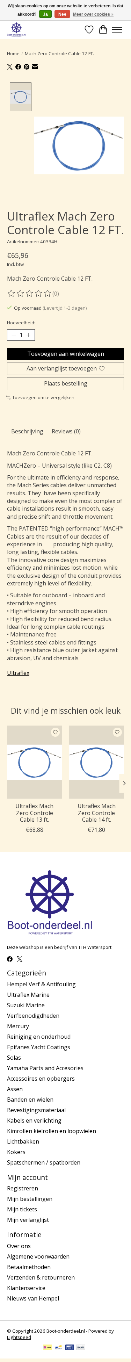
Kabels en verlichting (34, 1120)
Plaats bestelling (65, 383)
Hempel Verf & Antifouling (41, 984)
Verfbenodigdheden (33, 1015)
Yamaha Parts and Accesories (45, 1068)
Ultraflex (18, 673)
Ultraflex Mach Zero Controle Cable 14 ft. (97, 812)
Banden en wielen (30, 1099)
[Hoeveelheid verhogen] (28, 335)
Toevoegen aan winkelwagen (65, 354)
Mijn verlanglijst (28, 1220)
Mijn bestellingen (29, 1199)
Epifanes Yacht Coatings (38, 1047)
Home (13, 53)
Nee (62, 14)
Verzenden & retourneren (41, 1277)
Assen (15, 1089)
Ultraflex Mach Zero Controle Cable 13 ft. (34, 812)
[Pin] (69, 1348)
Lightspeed (19, 1337)
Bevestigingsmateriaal (36, 1110)
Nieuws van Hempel (33, 1298)
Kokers (16, 1152)
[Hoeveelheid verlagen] (13, 335)
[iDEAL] (47, 1348)
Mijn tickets (22, 1209)
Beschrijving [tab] (27, 431)
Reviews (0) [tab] (66, 431)
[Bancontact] (58, 1348)
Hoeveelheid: (21, 322)
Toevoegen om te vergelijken (43, 397)
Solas (14, 1057)
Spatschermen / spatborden (43, 1162)
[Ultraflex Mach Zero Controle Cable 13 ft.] (34, 762)
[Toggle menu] (117, 30)
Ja (45, 14)
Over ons (19, 1246)
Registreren (22, 1188)
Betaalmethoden (29, 1267)
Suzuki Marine (26, 1005)
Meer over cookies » (93, 14)
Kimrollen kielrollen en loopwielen (51, 1131)
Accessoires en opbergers (41, 1078)
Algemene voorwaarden (38, 1256)
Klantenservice (26, 1288)
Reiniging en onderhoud (39, 1036)
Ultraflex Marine (28, 995)
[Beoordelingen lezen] (29, 293)
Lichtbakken (23, 1141)
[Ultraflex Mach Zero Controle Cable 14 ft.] (96, 762)
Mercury (18, 1026)
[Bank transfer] (80, 1348)
